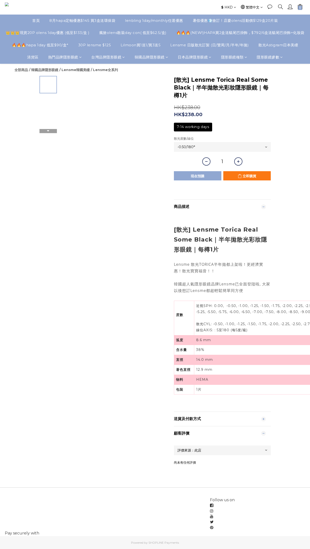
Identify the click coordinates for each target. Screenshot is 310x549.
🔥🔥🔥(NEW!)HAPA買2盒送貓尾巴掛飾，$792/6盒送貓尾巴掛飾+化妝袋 (240, 32)
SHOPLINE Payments (163, 542)
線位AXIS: (205, 330)
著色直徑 (183, 369)
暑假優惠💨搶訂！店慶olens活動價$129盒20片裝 (235, 20)
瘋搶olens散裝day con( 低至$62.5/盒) (133, 32)
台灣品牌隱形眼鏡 (106, 57)
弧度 (179, 340)
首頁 (36, 20)
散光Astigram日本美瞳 (278, 45)
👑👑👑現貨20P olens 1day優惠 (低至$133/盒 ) (48, 32)
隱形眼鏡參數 (268, 57)
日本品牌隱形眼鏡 (193, 57)
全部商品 (21, 70)
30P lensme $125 (94, 45)
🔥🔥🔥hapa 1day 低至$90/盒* (40, 45)
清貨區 (33, 57)
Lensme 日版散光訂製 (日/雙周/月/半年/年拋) (209, 45)
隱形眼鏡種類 (232, 57)
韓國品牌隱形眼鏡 (150, 57)
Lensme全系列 (105, 70)
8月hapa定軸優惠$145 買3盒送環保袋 (82, 20)
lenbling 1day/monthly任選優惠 (154, 20)
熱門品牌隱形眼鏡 (63, 57)
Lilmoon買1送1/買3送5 (141, 45)
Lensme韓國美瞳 (76, 70)
